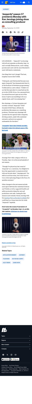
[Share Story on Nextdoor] (14, 32)
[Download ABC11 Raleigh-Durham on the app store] (6, 359)
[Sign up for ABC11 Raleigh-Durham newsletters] (15, 355)
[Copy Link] (22, 32)
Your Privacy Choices (14, 365)
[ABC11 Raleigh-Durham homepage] (6, 2)
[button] (2, 2)
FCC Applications (5, 370)
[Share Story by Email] (18, 32)
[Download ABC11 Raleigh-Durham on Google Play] (14, 359)
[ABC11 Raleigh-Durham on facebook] (3, 355)
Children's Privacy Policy (7, 367)
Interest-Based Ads (13, 368)
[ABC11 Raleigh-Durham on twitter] (7, 355)
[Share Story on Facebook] (2, 32)
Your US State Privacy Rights (20, 367)
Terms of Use (4, 368)
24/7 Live (12, 2)
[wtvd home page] (4, 330)
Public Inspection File (24, 368)
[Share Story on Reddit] (10, 32)
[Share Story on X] (6, 32)
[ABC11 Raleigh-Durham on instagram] (11, 355)
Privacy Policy (5, 365)
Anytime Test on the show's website (15, 198)
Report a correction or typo (8, 243)
